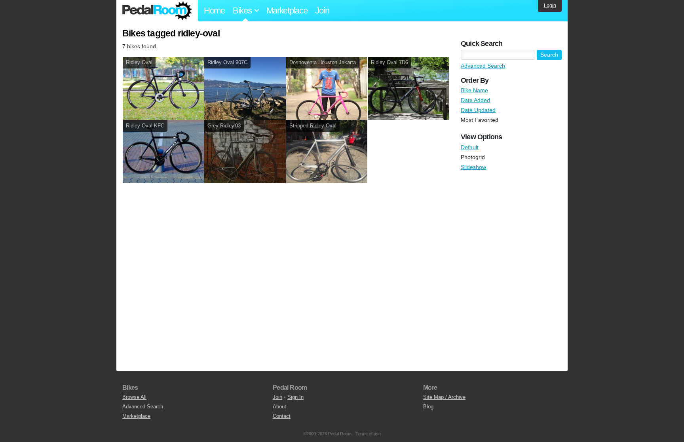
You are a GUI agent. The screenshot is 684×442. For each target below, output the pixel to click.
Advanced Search (483, 66)
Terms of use (368, 433)
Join (322, 10)
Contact (282, 416)
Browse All (134, 397)
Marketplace (287, 10)
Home (214, 10)
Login (550, 5)
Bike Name (474, 90)
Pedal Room (157, 10)
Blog (428, 407)
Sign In (295, 397)
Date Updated (478, 110)
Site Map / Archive (444, 397)
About (279, 407)
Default (470, 147)
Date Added (475, 100)
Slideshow (473, 167)
